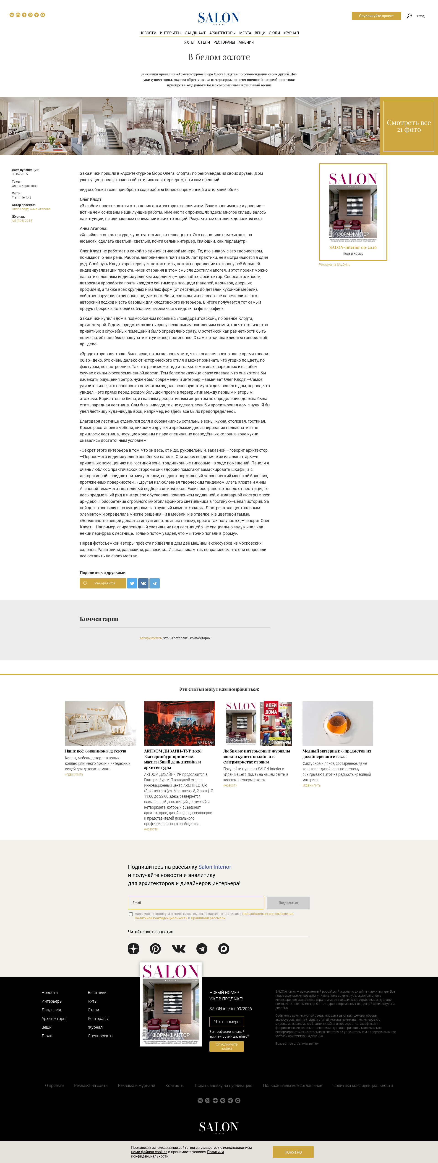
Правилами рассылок (208, 918)
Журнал (291, 33)
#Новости (151, 829)
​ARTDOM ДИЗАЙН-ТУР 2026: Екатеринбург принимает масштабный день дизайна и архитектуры (173, 759)
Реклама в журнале (136, 1085)
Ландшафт (195, 33)
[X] (132, 583)
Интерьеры (170, 33)
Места (245, 33)
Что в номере (226, 1021)
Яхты (189, 42)
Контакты (174, 1085)
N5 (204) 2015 (22, 221)
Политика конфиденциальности (363, 1085)
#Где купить (74, 774)
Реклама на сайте (90, 1085)
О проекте (54, 1085)
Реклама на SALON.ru (334, 264)
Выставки (97, 992)
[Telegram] (154, 583)
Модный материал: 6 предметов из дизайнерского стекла (336, 753)
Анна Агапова (40, 209)
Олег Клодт (20, 209)
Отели (204, 42)
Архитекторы (222, 33)
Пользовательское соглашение (292, 1085)
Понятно (293, 1152)
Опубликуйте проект (376, 16)
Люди (274, 33)
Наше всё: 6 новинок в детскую (95, 751)
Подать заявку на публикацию (224, 1085)
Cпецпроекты (100, 1035)
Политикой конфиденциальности (161, 918)
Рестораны (224, 42)
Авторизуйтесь (151, 638)
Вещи (260, 33)
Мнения (246, 42)
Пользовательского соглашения (268, 914)
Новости (147, 33)
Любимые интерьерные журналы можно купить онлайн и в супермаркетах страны (256, 756)
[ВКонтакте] (143, 583)
